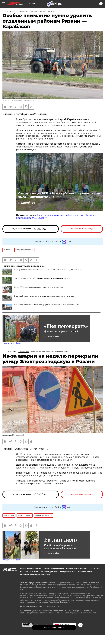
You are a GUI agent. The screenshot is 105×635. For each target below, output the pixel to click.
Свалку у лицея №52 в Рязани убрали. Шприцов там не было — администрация (59, 195)
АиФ (22, 435)
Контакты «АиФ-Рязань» (30, 569)
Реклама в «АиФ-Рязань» (53, 569)
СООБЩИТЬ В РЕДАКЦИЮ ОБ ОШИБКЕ (35, 575)
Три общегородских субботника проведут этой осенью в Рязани (42, 278)
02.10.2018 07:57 (8, 11)
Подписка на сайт (85, 572)
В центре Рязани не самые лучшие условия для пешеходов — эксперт (44, 296)
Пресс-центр (94, 569)
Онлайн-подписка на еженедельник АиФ (57, 572)
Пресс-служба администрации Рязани (19, 100)
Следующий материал (54, 627)
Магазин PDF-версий (29, 572)
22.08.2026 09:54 (9, 352)
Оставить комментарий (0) (82, 229)
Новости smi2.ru (11, 343)
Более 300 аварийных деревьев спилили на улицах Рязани (39, 287)
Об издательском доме (76, 569)
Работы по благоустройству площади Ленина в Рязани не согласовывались (47, 305)
